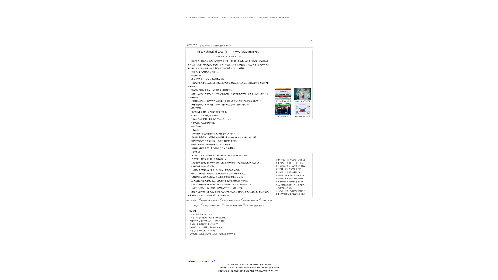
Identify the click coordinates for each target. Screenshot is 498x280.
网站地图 (245, 264)
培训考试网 (202, 261)
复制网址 (215, 200)
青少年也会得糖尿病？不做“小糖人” (203, 224)
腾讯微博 (260, 206)
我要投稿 (238, 264)
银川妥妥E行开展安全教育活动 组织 (290, 194)
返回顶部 (267, 264)
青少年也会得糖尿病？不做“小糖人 (290, 163)
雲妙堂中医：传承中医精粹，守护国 (290, 160)
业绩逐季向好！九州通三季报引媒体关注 (212, 218)
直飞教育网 (212, 261)
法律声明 (253, 264)
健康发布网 (218, 46)
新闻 (225, 46)
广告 (210, 46)
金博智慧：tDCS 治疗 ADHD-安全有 (290, 175)
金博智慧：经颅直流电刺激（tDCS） (290, 172)
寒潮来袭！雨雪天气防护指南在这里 (290, 191)
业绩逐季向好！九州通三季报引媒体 (290, 166)
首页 (187, 17)
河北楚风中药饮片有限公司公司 (202, 231)
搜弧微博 (239, 206)
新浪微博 (237, 200)
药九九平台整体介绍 (204, 214)
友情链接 (260, 264)
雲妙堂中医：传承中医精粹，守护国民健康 (206, 221)
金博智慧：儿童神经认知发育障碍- (290, 179)
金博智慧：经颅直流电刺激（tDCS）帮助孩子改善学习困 (212, 234)
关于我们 (230, 264)
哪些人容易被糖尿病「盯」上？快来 (290, 185)
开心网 (255, 200)
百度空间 (218, 206)
